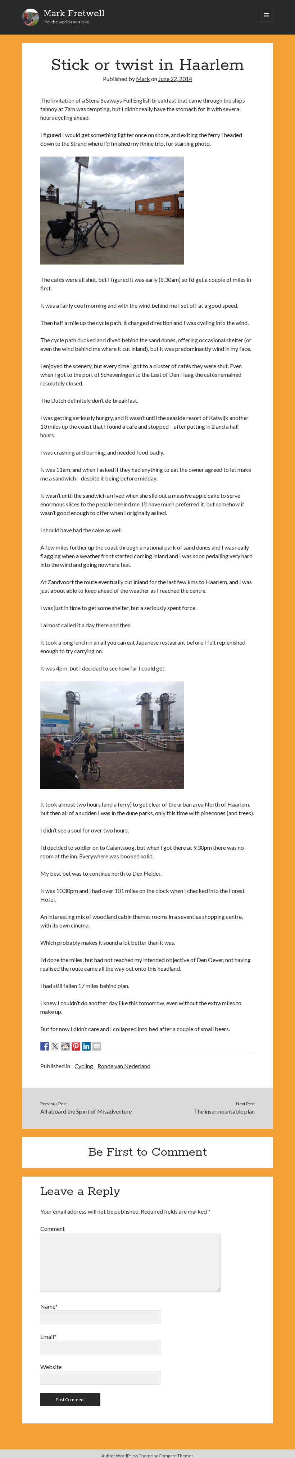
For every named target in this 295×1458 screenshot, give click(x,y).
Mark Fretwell (74, 13)
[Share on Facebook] (44, 1046)
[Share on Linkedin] (86, 1046)
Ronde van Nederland (123, 1065)
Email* (48, 1336)
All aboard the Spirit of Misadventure (86, 1111)
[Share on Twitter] (55, 1046)
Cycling (83, 1065)
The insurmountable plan (224, 1111)
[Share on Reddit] (65, 1046)
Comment (52, 1228)
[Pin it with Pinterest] (76, 1046)
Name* (49, 1306)
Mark (143, 78)
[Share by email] (96, 1046)
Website (51, 1366)
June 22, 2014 (175, 78)
